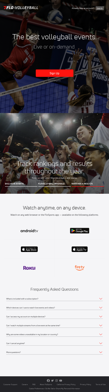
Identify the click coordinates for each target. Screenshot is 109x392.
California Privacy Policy (66, 384)
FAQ (33, 384)
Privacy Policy (85, 384)
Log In (99, 8)
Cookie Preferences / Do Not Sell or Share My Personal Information (54, 388)
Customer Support (10, 384)
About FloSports (46, 384)
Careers (25, 384)
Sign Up (54, 73)
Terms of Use (101, 384)
